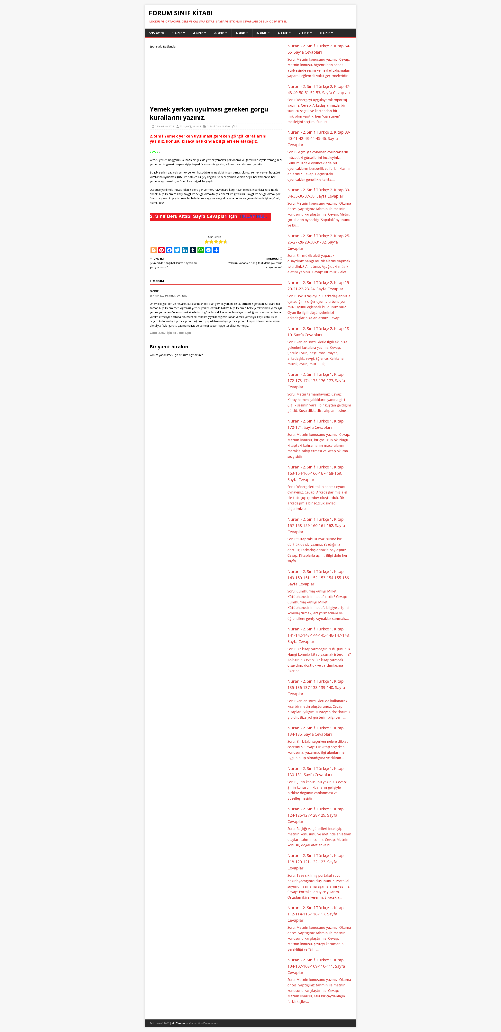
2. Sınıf (198, 32)
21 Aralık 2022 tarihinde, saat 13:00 (168, 295)
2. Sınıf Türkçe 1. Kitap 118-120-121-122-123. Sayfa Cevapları (315, 862)
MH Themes (178, 1023)
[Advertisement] (216, 76)
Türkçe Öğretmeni (190, 126)
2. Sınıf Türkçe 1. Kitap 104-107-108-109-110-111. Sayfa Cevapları (316, 966)
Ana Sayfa (156, 32)
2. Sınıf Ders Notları (218, 126)
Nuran (293, 46)
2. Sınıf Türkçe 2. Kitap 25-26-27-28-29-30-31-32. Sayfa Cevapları (318, 242)
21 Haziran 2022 (164, 126)
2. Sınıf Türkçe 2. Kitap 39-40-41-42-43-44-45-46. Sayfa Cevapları (318, 138)
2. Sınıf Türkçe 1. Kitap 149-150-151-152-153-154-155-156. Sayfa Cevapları (318, 578)
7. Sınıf (304, 32)
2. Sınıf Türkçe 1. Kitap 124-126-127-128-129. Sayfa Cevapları (315, 815)
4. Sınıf (240, 32)
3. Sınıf (219, 32)
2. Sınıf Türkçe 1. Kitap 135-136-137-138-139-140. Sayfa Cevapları (316, 687)
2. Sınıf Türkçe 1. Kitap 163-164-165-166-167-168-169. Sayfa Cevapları (315, 473)
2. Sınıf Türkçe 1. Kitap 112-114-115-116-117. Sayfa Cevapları (315, 914)
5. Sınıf (261, 32)
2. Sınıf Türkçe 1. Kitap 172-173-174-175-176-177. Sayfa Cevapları (316, 380)
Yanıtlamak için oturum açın (170, 333)
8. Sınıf (325, 32)
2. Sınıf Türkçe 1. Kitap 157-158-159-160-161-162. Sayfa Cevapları (316, 525)
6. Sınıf (282, 32)
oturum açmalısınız (191, 355)
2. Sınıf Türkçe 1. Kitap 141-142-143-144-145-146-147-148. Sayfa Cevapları (318, 635)
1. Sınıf (177, 32)
